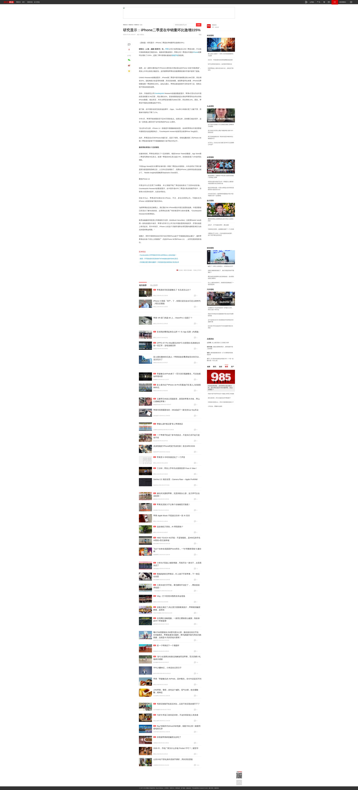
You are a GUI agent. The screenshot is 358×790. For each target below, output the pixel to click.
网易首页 (18, 2)
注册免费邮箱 (342, 2)
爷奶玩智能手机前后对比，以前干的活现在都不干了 (178, 704)
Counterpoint (159, 93)
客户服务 (183, 788)
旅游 (220, 366)
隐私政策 (188, 788)
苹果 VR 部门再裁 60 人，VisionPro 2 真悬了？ (173, 318)
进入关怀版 (37, 2)
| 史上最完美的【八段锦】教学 (218, 342)
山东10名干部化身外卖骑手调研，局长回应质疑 (173, 759)
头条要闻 (210, 106)
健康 (208, 366)
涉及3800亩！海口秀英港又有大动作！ (219, 402)
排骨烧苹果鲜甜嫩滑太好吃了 (169, 737)
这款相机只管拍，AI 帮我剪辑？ (170, 527)
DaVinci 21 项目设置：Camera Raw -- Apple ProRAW (175, 479)
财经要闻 (210, 248)
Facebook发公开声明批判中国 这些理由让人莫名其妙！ (158, 255)
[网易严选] (318, 2)
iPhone (195, 52)
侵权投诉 (216, 788)
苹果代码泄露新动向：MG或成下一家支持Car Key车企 (176, 410)
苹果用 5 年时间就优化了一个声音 (171, 457)
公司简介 (166, 788)
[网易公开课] (312, 2)
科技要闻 (210, 35)
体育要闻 (210, 157)
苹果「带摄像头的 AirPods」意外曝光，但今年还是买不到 (177, 679)
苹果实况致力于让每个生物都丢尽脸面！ (173, 504)
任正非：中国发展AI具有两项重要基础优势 (220, 60)
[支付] (324, 2)
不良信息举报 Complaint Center (200, 788)
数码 (214, 366)
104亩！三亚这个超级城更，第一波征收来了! (221, 392)
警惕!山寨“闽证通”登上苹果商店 (170, 424)
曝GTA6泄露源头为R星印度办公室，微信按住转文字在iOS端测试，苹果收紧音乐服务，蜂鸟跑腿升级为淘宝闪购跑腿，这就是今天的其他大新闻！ (177, 635)
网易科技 (131, 24)
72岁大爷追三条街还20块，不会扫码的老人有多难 (177, 715)
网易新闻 (214, 25)
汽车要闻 (210, 289)
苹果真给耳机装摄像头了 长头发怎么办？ (174, 290)
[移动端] (306, 2)
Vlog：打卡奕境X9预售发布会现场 (171, 596)
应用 (23, 2)
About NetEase (159, 788)
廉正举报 (211, 788)
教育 (226, 366)
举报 (200, 34)
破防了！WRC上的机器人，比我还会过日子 (220, 266)
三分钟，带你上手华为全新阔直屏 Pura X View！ (177, 468)
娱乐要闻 (210, 201)
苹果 (167, 49)
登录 (335, 2)
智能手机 (175, 55)
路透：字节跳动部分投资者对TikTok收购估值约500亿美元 (159, 258)
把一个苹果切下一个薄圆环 (168, 645)
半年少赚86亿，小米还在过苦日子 (167, 668)
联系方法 (172, 788)
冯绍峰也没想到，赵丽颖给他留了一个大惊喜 (221, 229)
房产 (232, 366)
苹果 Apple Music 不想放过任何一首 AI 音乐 (171, 516)
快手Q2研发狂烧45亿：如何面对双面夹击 (220, 64)
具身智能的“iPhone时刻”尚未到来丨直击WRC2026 (174, 446)
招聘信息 (177, 788)
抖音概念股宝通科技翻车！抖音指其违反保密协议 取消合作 (159, 262)
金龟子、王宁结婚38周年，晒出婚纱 (218, 225)
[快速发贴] (129, 44)
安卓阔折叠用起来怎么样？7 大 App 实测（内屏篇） (178, 332)
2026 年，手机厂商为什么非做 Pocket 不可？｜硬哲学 (175, 748)
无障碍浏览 (30, 2)
